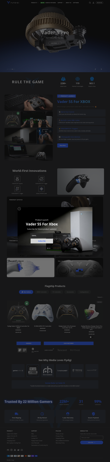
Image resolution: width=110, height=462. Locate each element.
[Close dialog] (19, 208)
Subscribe (42, 241)
